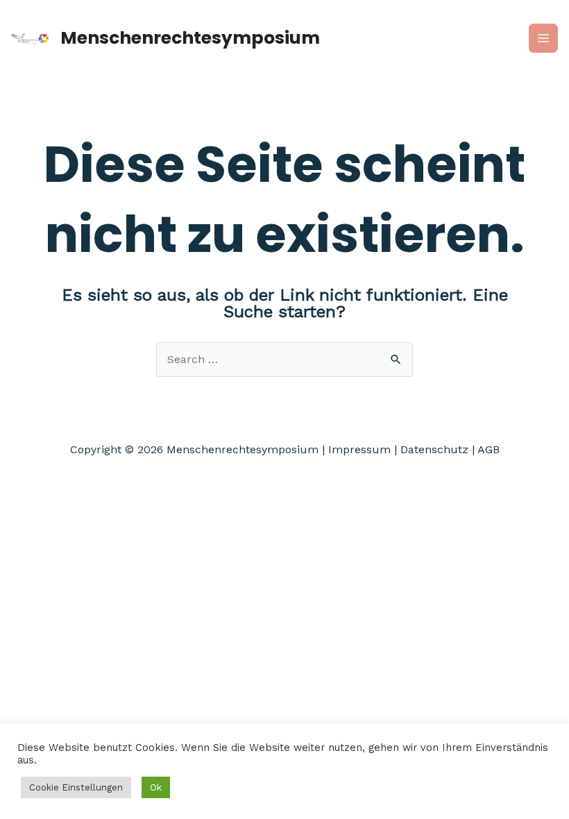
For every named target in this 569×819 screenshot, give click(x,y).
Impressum (359, 449)
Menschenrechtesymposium (190, 38)
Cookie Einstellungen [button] (76, 787)
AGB (488, 449)
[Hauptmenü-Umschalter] (543, 38)
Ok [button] (156, 787)
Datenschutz (434, 449)
